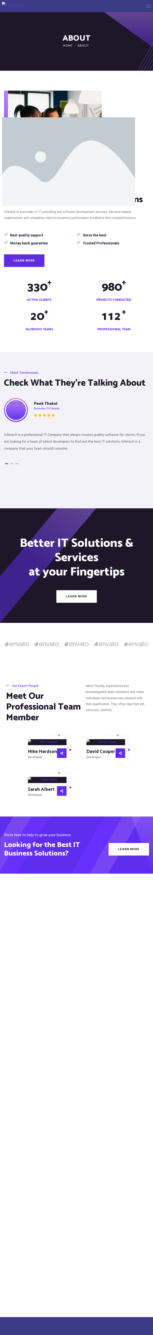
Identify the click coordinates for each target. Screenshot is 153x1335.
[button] (24, 260)
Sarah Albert (41, 789)
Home (68, 45)
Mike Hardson (42, 752)
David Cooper (100, 752)
